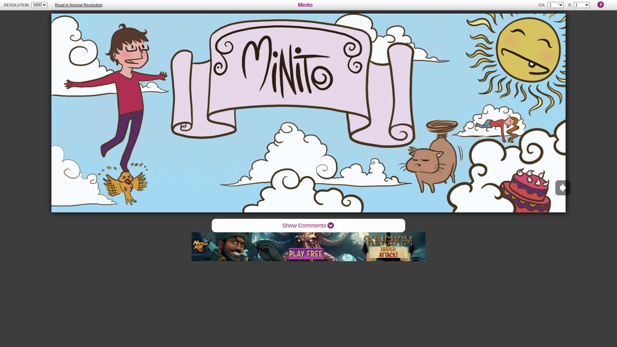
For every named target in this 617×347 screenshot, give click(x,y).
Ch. (542, 5)
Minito (305, 5)
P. (569, 5)
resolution (17, 5)
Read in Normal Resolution (79, 5)
